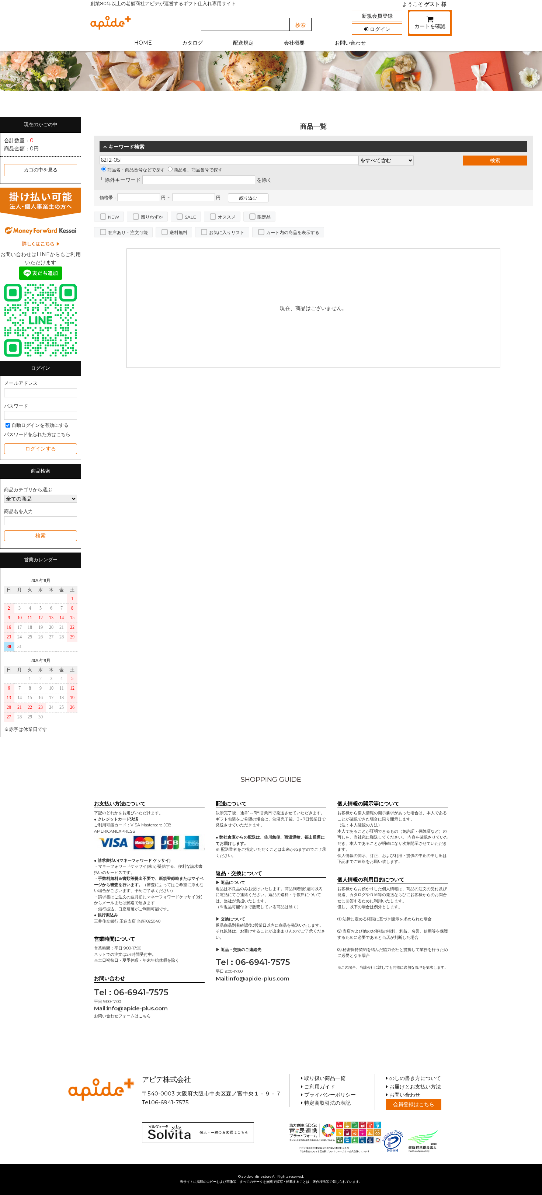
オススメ (227, 217)
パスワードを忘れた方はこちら (37, 434)
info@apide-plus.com (137, 1008)
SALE (190, 217)
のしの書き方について (414, 1078)
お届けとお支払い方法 (414, 1086)
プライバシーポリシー (329, 1094)
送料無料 (178, 232)
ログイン (379, 29)
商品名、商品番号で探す (198, 170)
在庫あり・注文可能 (128, 232)
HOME (143, 42)
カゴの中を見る (41, 170)
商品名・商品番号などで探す (136, 170)
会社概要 (294, 42)
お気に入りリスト (226, 232)
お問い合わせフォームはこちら (122, 1015)
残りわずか (152, 217)
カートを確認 (429, 26)
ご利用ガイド (319, 1086)
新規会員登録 (377, 16)
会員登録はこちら (413, 1104)
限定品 (264, 217)
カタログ (192, 42)
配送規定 (243, 42)
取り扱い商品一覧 (324, 1078)
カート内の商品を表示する (292, 232)
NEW (113, 217)
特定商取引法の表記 (327, 1103)
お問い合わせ (350, 42)
